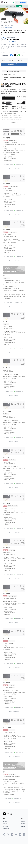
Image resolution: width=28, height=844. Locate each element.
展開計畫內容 (14, 122)
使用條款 (5, 824)
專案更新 (11, 60)
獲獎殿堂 (23, 826)
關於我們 (23, 821)
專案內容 (3, 60)
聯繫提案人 (5, 55)
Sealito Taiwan (8, 27)
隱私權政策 (5, 826)
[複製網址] (22, 55)
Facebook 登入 (22, 2)
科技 (12, 25)
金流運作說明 (6, 828)
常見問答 (20, 60)
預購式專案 (7, 25)
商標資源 (23, 824)
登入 (16, 2)
